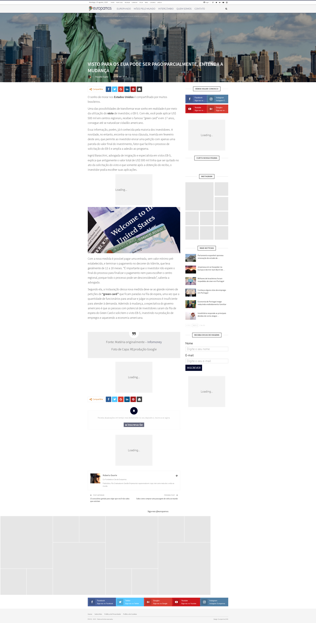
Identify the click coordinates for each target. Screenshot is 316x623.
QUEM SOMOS (184, 8)
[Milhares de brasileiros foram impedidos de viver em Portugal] (190, 281)
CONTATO (200, 8)
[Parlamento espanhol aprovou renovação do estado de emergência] (190, 258)
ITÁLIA (141, 2)
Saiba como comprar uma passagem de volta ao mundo (157, 498)
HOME (112, 2)
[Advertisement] (145, 189)
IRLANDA (127, 2)
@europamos (162, 511)
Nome (189, 343)
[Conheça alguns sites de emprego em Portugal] (190, 293)
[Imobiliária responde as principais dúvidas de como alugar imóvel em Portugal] (190, 316)
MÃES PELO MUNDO (144, 8)
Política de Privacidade (112, 614)
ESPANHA (134, 2)
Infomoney (154, 342)
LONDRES (153, 2)
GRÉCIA (159, 2)
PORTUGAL (119, 2)
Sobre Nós (98, 614)
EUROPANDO (124, 8)
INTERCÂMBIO (166, 8)
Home (90, 614)
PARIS (146, 2)
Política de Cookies (130, 614)
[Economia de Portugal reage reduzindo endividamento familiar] (190, 304)
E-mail (189, 355)
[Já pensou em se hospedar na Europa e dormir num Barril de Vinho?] (190, 269)
